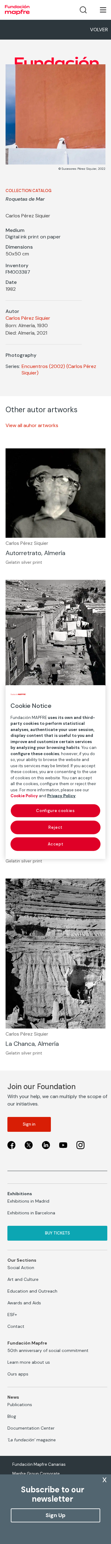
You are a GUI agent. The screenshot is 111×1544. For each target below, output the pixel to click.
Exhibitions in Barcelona (31, 1213)
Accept (56, 844)
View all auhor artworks (32, 425)
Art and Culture (23, 1279)
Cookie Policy (24, 795)
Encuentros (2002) (43, 366)
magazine (31, 1440)
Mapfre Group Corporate (36, 1473)
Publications (19, 1404)
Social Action (20, 1267)
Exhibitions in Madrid (28, 1201)
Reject (55, 827)
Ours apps (17, 1374)
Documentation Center (31, 1428)
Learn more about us (28, 1362)
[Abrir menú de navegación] (99, 10)
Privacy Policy (61, 795)
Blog (11, 1416)
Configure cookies (55, 810)
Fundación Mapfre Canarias (39, 1464)
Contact (15, 1326)
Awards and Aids (24, 1303)
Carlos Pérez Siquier (28, 318)
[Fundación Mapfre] (17, 10)
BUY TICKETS (57, 1233)
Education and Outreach (32, 1291)
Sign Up (55, 1515)
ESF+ (12, 1314)
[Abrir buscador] (83, 10)
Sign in (29, 1124)
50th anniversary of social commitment (47, 1350)
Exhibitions (19, 1193)
